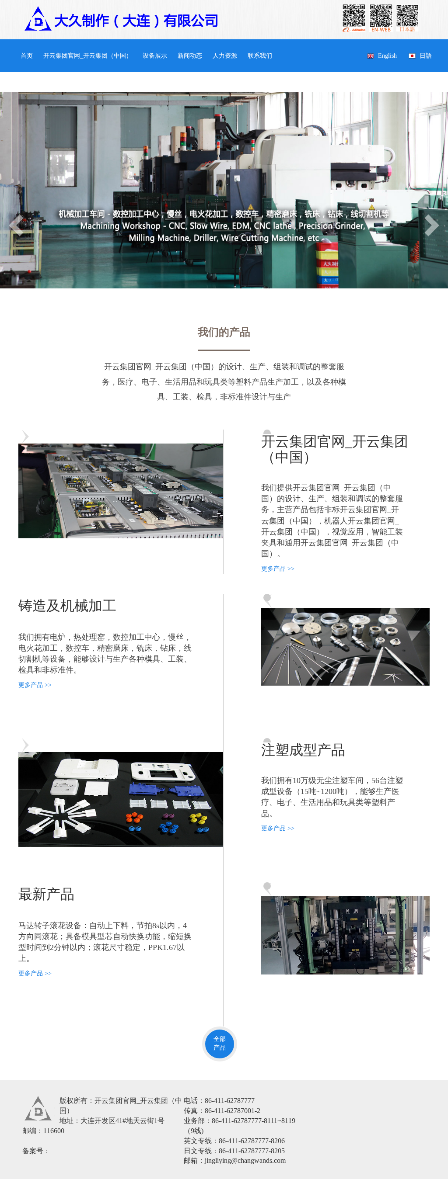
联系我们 (260, 55)
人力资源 (225, 55)
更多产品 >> (277, 568)
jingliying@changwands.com (245, 1160)
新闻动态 (190, 55)
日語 (426, 55)
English (387, 55)
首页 (27, 55)
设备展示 (155, 55)
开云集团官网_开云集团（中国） (87, 55)
